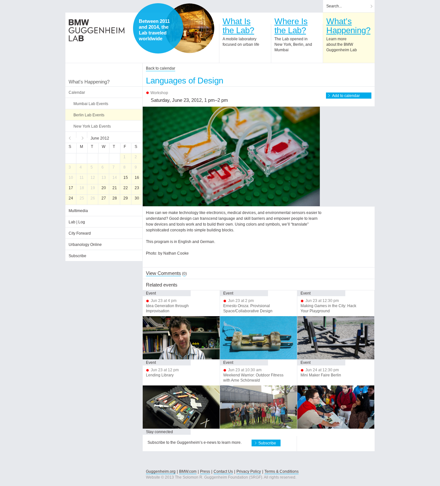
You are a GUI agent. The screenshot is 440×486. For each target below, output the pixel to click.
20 (103, 188)
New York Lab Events (92, 126)
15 (125, 177)
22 (125, 188)
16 (137, 177)
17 (71, 188)
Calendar (77, 92)
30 (137, 198)
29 (125, 198)
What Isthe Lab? (238, 25)
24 (71, 198)
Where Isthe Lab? (291, 25)
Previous (70, 137)
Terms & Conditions (281, 471)
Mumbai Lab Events (90, 104)
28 (114, 198)
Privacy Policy (248, 471)
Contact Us (223, 471)
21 (114, 188)
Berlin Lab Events (88, 115)
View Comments (163, 273)
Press (205, 471)
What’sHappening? (348, 25)
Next (81, 137)
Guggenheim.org (161, 471)
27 (103, 198)
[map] (189, 28)
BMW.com (187, 471)
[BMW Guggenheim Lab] (97, 30)
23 (137, 188)
